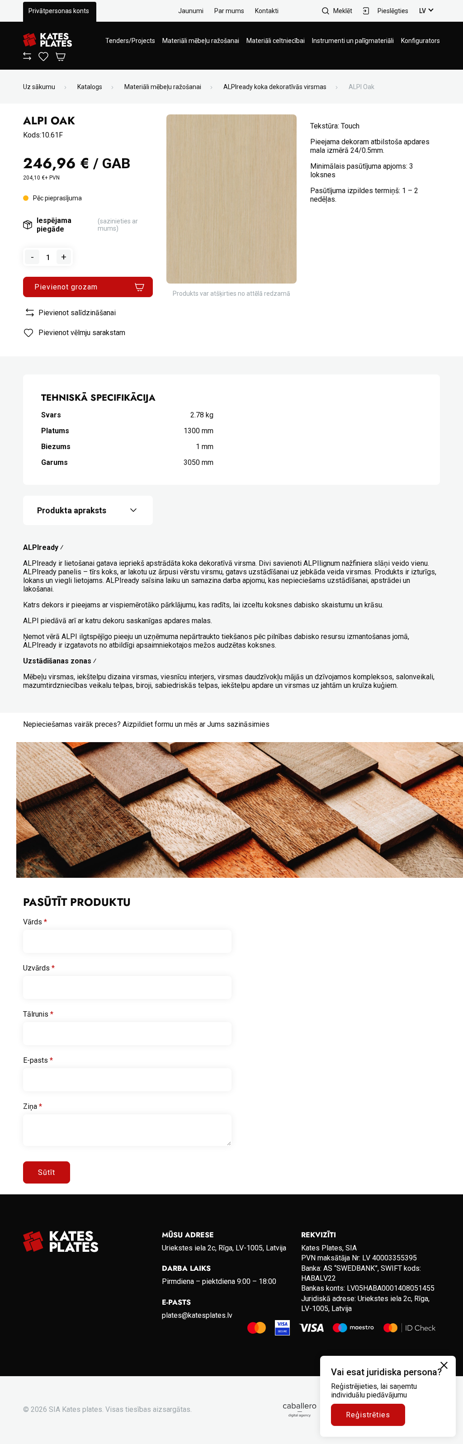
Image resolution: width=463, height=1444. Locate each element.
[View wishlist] (43, 58)
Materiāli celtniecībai (275, 40)
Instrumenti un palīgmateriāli (353, 40)
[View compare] (27, 58)
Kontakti (267, 10)
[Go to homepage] (47, 40)
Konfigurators (420, 40)
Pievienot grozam (65, 287)
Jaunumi (190, 10)
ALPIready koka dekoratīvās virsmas (274, 86)
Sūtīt (46, 1172)
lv (422, 10)
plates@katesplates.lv (197, 1315)
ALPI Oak (361, 86)
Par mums (229, 10)
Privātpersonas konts (58, 10)
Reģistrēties (368, 1415)
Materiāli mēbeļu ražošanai (200, 40)
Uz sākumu (39, 86)
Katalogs (89, 86)
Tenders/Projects (130, 40)
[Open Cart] (61, 57)
